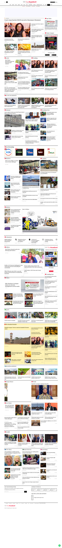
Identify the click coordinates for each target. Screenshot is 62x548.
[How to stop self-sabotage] (43, 453)
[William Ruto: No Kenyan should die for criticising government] (51, 82)
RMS (28, 503)
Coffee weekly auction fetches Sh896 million (29, 199)
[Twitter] (41, 489)
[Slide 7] (19, 400)
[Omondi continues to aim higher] (11, 315)
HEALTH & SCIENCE (11, 366)
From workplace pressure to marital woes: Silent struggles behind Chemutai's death (37, 30)
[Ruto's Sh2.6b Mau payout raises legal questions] (37, 82)
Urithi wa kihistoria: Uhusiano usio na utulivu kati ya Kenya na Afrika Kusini (37, 444)
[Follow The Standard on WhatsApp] (59, 545)
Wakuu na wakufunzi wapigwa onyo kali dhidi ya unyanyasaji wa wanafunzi (24, 444)
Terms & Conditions (36, 503)
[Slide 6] (18, 400)
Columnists (9, 237)
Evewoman (44, 449)
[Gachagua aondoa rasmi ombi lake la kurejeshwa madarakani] (51, 438)
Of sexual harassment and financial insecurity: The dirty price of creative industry (24, 52)
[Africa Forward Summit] (18, 392)
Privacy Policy (31, 503)
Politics (8, 247)
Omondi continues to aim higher (10, 320)
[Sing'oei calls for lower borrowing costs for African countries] (8, 137)
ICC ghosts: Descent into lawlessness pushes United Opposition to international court (24, 106)
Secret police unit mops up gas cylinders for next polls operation (16, 226)
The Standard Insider (11, 324)
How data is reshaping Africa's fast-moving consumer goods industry (16, 177)
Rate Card (14, 503)
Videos (7, 278)
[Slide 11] (24, 400)
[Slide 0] (10, 400)
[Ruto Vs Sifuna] (39, 221)
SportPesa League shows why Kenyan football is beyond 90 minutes (51, 119)
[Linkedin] (47, 489)
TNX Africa (9, 449)
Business (8, 158)
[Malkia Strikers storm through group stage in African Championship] (51, 315)
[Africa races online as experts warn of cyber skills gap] (29, 167)
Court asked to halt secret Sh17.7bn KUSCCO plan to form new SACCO (14, 113)
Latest (7, 58)
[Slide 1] (11, 400)
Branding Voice (46, 110)
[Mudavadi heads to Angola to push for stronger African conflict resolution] (32, 115)
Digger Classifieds (37, 497)
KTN (24, 6)
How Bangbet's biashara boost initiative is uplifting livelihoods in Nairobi (52, 113)
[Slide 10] (23, 400)
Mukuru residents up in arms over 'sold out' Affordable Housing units (15, 190)
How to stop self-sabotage (51, 452)
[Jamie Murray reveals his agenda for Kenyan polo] (37, 315)
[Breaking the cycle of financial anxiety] (43, 471)
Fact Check (8, 403)
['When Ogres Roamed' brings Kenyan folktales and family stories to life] (7, 470)
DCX (19, 503)
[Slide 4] (15, 400)
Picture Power (9, 381)
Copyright (26, 503)
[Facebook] (34, 489)
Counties (44, 158)
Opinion (8, 207)
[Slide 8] (20, 400)
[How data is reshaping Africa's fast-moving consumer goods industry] (7, 178)
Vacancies (17, 503)
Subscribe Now (51, 271)
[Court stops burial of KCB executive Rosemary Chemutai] (18, 30)
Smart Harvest (27, 449)
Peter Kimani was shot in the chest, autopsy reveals (48, 198)
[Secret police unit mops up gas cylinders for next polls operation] (7, 227)
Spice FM (33, 6)
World (34, 381)
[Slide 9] (22, 400)
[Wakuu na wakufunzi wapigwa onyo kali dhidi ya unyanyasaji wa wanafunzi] (24, 438)
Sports (7, 309)
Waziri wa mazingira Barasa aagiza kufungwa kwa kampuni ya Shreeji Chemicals (10, 443)
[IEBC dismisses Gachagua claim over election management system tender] (51, 23)
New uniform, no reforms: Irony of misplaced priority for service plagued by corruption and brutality (32, 141)
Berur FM (38, 6)
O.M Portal (22, 503)
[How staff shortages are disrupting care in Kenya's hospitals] (23, 410)
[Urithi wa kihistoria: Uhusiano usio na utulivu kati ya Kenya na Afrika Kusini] (37, 438)
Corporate (7, 503)
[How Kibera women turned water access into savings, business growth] (48, 182)
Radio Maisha (29, 6)
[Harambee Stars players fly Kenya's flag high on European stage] (24, 315)
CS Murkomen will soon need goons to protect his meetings (49, 240)
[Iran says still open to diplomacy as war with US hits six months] (35, 423)
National (8, 110)
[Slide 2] (13, 400)
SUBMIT (25, 491)
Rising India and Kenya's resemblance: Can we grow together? (22, 240)
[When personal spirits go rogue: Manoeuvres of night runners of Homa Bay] (8, 354)
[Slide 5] (16, 400)
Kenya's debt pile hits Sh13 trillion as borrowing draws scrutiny (15, 184)
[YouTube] (54, 489)
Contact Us (10, 503)
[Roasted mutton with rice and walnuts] (43, 477)
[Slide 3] (14, 400)
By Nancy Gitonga (9, 21)
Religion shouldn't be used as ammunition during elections (8, 240)
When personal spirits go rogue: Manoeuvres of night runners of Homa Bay (36, 36)
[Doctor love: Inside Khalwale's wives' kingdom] (32, 127)
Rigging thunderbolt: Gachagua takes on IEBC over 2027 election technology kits (37, 106)
